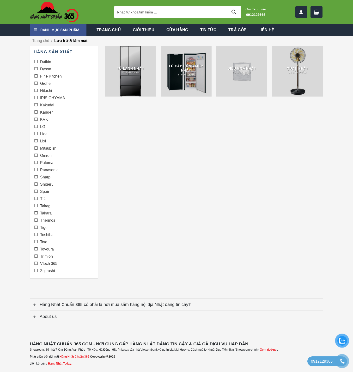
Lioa (44, 134)
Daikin (45, 62)
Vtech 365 (48, 264)
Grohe (45, 83)
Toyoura (47, 249)
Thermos (47, 220)
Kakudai (47, 105)
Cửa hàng (177, 30)
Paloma (46, 163)
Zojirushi (47, 271)
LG (42, 127)
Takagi (45, 206)
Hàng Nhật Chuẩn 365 (74, 356)
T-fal (44, 199)
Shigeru (47, 184)
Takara (46, 213)
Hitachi (46, 91)
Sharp (45, 177)
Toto (43, 242)
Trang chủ (109, 30)
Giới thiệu (143, 30)
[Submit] (233, 12)
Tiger (44, 228)
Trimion (46, 256)
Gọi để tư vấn (255, 12)
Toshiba (47, 235)
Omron (46, 155)
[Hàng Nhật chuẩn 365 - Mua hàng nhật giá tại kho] (68, 12)
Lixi (43, 141)
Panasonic (49, 170)
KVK (44, 119)
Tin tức (208, 30)
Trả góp (237, 30)
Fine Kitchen (51, 76)
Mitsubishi (48, 148)
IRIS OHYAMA (52, 98)
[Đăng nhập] (301, 12)
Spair (44, 191)
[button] (316, 12)
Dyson (45, 69)
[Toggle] (34, 305)
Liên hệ (266, 30)
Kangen (47, 112)
